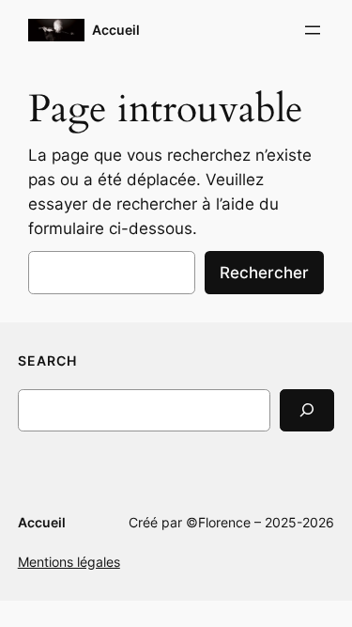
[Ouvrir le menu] (312, 30)
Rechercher (264, 272)
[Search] (307, 410)
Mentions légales (69, 562)
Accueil (116, 30)
